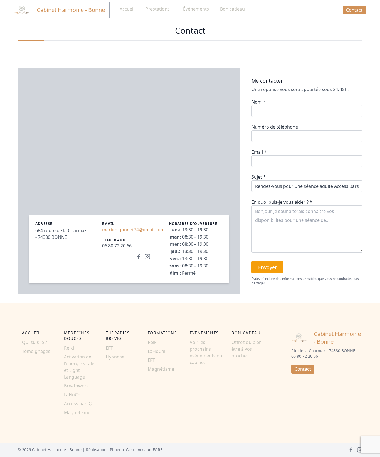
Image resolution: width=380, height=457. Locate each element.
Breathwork (76, 386)
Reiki (69, 348)
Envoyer (267, 267)
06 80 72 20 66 (117, 246)
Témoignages (36, 351)
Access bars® (78, 404)
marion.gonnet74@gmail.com (133, 230)
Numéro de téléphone (274, 127)
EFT (109, 348)
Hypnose (115, 357)
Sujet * (258, 177)
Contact (354, 10)
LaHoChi (73, 395)
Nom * (258, 102)
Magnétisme (77, 412)
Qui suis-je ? (34, 342)
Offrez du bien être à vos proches (246, 349)
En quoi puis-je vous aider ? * (281, 202)
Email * (259, 152)
